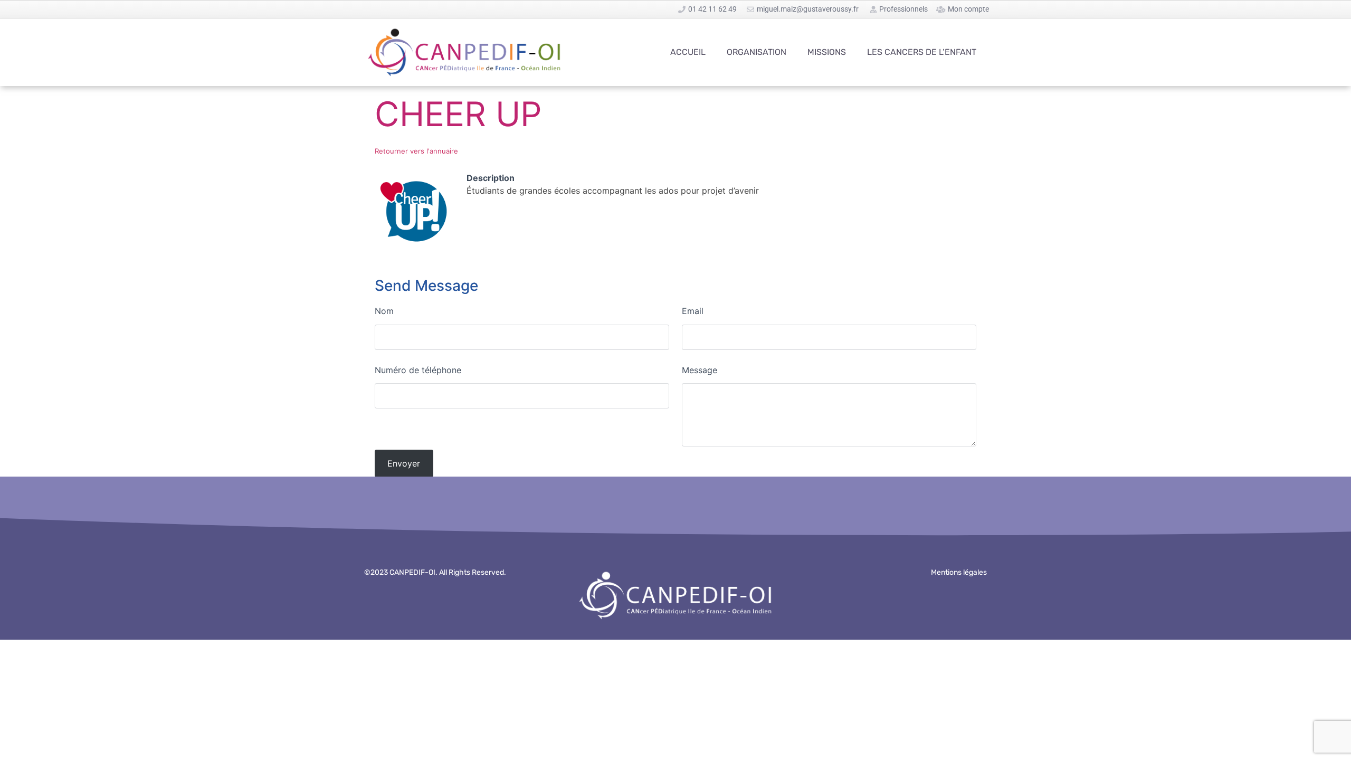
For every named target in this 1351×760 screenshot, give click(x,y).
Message (699, 370)
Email (692, 311)
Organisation (756, 52)
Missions (826, 52)
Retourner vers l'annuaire (416, 151)
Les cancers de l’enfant (921, 52)
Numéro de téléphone (418, 370)
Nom (384, 311)
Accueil (688, 52)
